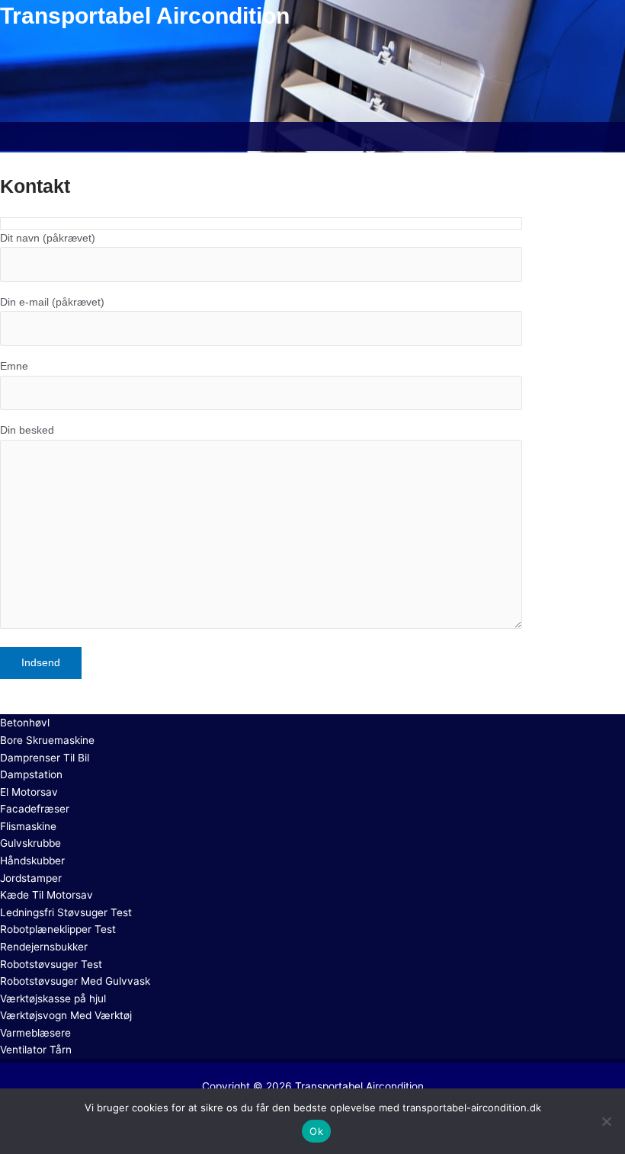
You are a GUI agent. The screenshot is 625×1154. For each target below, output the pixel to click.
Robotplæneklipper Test (58, 929)
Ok (316, 1131)
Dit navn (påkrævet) (47, 238)
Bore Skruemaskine (47, 740)
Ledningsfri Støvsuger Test (66, 912)
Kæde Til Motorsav (46, 895)
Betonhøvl (25, 722)
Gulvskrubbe (30, 843)
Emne (14, 366)
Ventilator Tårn (36, 1049)
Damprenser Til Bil (44, 758)
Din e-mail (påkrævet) (52, 302)
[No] (606, 1121)
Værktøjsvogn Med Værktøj (66, 1015)
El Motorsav (29, 792)
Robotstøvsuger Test (51, 964)
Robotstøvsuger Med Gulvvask (75, 981)
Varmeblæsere (35, 1033)
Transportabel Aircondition (359, 1086)
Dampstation (31, 774)
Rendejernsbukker (44, 947)
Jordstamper (31, 878)
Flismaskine (28, 826)
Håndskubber (32, 860)
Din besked (27, 430)
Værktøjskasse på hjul (53, 998)
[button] (312, 136)
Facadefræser (34, 809)
